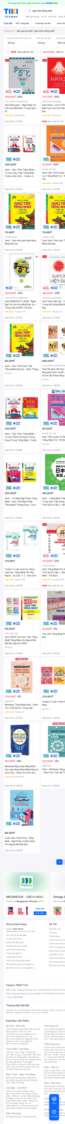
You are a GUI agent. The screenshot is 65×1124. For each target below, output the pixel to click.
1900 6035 (18, 997)
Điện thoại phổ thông (20, 1080)
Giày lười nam (50, 1086)
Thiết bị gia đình (29, 1116)
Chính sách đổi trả (13, 953)
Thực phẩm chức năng (20, 1093)
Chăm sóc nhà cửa (22, 1069)
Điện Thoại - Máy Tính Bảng (20, 1074)
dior (16, 1010)
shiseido (10, 1012)
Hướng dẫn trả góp (14, 957)
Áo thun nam (49, 1047)
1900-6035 (18, 929)
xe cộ (43, 16)
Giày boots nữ (54, 1075)
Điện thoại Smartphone (16, 1078)
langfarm (19, 1012)
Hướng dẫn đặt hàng (14, 942)
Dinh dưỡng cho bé (19, 1036)
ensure (59, 1010)
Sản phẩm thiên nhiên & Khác (21, 1099)
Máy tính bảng (18, 1082)
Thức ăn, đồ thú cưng (20, 1067)
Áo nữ (46, 1029)
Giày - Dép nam (52, 1083)
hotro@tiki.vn (28, 964)
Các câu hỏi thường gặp (16, 935)
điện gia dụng (32, 16)
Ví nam (47, 1113)
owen (52, 1010)
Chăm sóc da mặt (13, 1091)
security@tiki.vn (27, 968)
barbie (45, 1010)
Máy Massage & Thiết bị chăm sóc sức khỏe (23, 1097)
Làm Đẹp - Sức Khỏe (16, 1087)
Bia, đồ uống (15, 1062)
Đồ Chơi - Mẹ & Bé (15, 1025)
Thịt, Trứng (19, 1052)
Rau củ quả (15, 1054)
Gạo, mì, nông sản (20, 1059)
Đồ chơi (33, 1029)
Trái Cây (9, 1052)
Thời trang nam (52, 1044)
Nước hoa (16, 1106)
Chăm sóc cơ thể (19, 1096)
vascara (9, 1010)
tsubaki (45, 1012)
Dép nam (58, 1089)
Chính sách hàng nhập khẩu (18, 960)
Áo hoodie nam (56, 1052)
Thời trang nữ (51, 1025)
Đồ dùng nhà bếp (13, 1116)
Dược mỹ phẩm (30, 1108)
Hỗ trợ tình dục (27, 1106)
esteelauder (24, 1010)
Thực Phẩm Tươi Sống (17, 1049)
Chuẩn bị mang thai (19, 1044)
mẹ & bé (52, 16)
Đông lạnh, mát (24, 1057)
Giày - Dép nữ (51, 1067)
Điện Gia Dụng (13, 1113)
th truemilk (36, 1010)
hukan (27, 1012)
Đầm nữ (53, 1029)
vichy (33, 1012)
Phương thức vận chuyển (16, 946)
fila (38, 1012)
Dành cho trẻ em (19, 1064)
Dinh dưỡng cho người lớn (22, 1039)
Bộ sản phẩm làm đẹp (22, 1107)
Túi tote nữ (60, 1104)
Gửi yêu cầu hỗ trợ (13, 939)
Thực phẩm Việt (29, 1054)
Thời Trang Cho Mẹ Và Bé (17, 1029)
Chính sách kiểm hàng (15, 949)
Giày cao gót (49, 1070)
